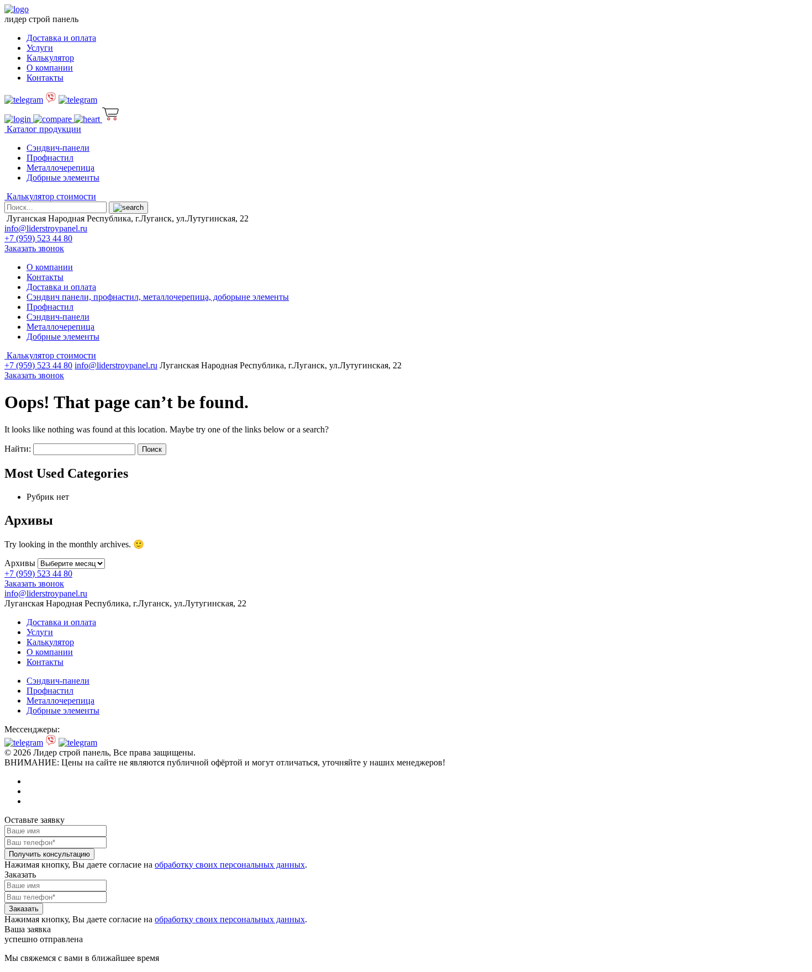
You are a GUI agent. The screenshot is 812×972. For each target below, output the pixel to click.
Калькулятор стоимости (50, 196)
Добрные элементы (63, 177)
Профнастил (50, 157)
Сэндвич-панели (58, 147)
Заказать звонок (34, 248)
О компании (50, 67)
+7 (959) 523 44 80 (38, 238)
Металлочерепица (60, 167)
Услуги (40, 47)
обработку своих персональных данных (230, 864)
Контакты (45, 77)
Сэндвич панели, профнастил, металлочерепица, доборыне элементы (158, 297)
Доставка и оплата (61, 38)
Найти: (17, 448)
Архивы (19, 563)
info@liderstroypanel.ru (45, 228)
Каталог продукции (42, 129)
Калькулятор (50, 57)
